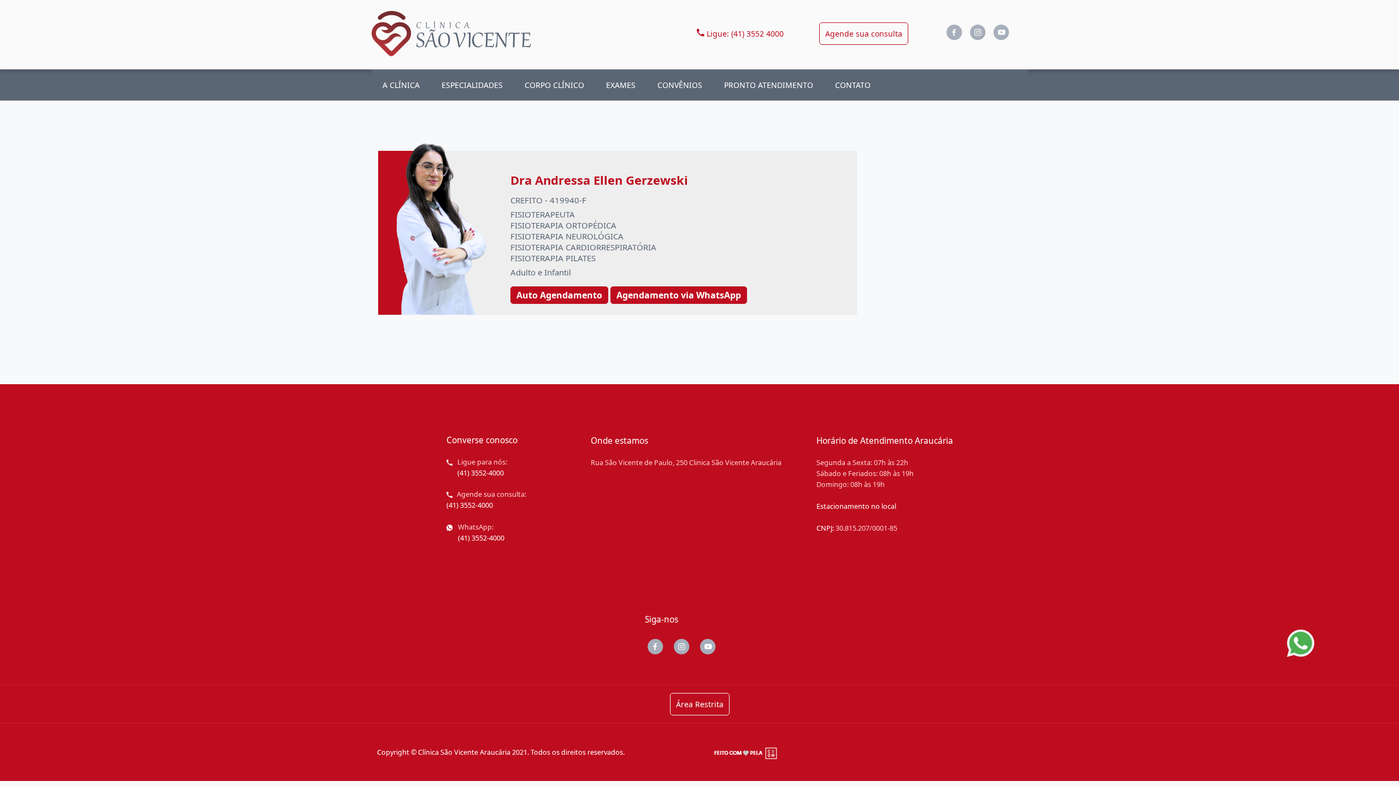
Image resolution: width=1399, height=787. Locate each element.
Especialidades (472, 85)
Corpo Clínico (554, 85)
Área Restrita (700, 704)
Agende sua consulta (863, 33)
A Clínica (401, 85)
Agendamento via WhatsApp (678, 295)
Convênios (679, 85)
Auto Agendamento (559, 295)
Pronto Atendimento (768, 85)
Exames (621, 85)
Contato (853, 85)
